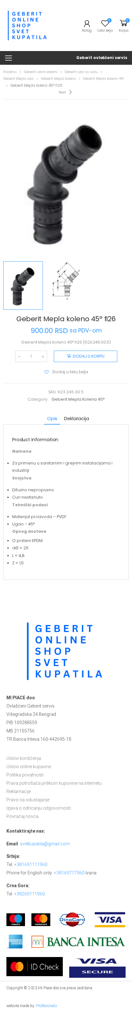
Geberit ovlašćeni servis (101, 57)
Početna (10, 72)
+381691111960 (30, 864)
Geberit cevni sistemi (41, 72)
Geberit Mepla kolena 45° (103, 78)
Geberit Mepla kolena (58, 78)
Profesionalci (46, 1006)
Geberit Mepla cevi (18, 78)
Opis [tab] (52, 418)
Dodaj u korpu (88, 356)
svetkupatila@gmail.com (45, 843)
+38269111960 (29, 893)
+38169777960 (69, 872)
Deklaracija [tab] (76, 418)
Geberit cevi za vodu (81, 72)
